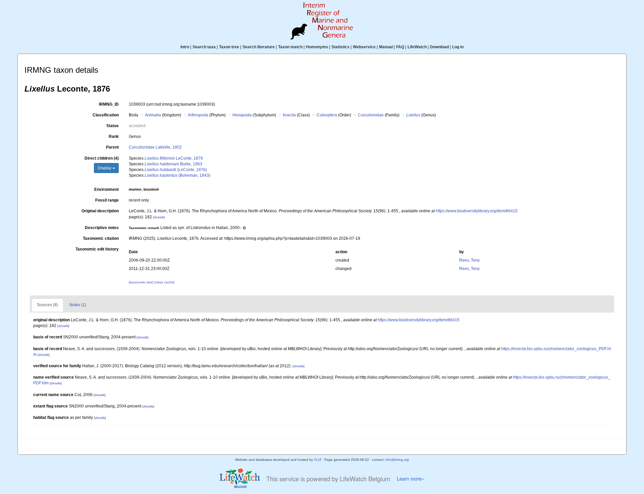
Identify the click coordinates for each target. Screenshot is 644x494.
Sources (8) (47, 305)
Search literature (259, 47)
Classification (106, 115)
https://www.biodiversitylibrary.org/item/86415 (477, 211)
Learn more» (410, 478)
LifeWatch (417, 47)
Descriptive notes (102, 227)
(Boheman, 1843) (177, 175)
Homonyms (317, 47)
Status (112, 125)
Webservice (364, 47)
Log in (458, 47)
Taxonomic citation (101, 238)
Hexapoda (242, 115)
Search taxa (204, 47)
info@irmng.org (397, 459)
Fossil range (107, 200)
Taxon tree (229, 47)
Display (105, 168)
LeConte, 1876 (174, 158)
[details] (159, 217)
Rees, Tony (469, 260)
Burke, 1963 (173, 164)
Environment (106, 189)
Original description (100, 211)
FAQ (400, 47)
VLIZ (317, 459)
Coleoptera (327, 115)
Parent (112, 147)
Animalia (153, 115)
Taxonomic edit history (97, 249)
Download (439, 47)
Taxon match (290, 47)
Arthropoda (198, 115)
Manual (386, 47)
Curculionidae (371, 115)
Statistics (340, 47)
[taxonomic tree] (142, 282)
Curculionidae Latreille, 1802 (155, 147)
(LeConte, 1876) (176, 169)
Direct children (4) (102, 158)
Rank (114, 136)
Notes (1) (77, 305)
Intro (184, 47)
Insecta (289, 115)
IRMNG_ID (109, 104)
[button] (187, 227)
